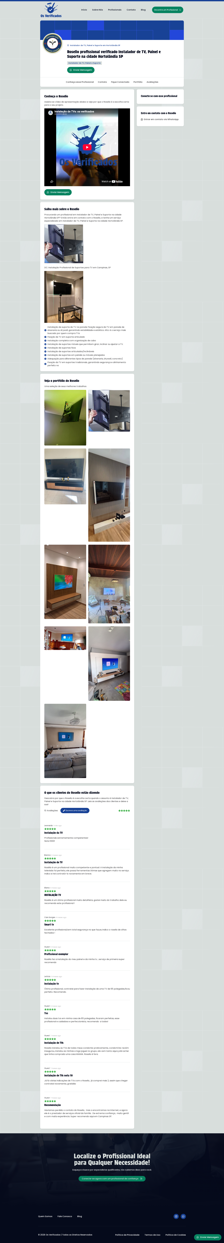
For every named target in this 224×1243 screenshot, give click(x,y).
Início (84, 9)
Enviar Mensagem (82, 69)
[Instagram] (176, 1216)
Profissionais (114, 9)
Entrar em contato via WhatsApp (161, 119)
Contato (131, 9)
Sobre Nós (97, 9)
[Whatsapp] (183, 1216)
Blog (143, 9)
